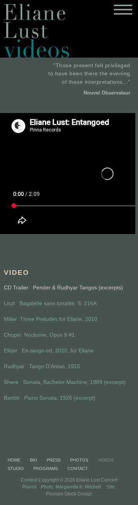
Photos (79, 460)
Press (54, 460)
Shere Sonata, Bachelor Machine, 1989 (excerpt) (65, 382)
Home (14, 460)
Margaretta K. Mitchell (78, 487)
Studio (16, 468)
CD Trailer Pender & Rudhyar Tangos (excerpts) (63, 287)
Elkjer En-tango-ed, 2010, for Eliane (49, 350)
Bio (33, 460)
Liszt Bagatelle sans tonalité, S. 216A (50, 303)
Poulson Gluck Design (69, 494)
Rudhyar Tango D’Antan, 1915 (42, 366)
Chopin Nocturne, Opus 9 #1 (39, 335)
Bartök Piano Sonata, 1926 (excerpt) (49, 398)
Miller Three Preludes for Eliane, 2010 (50, 319)
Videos (105, 460)
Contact (77, 468)
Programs (45, 468)
